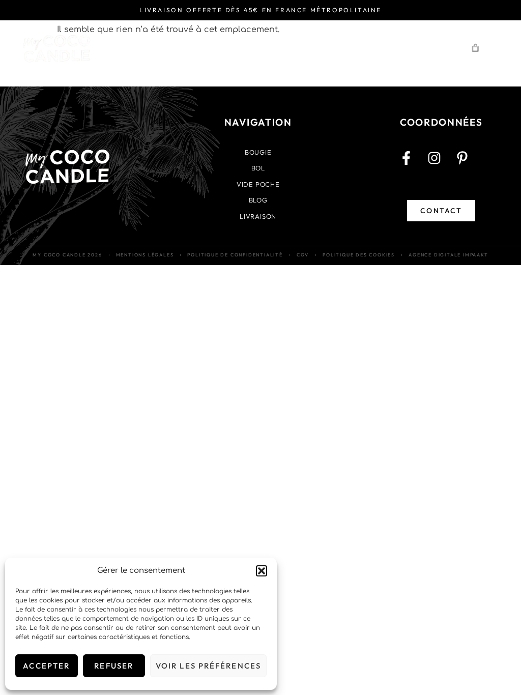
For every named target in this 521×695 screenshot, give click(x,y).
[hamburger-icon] (444, 48)
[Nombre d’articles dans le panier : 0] (475, 48)
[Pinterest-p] (469, 165)
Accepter (46, 666)
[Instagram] (441, 165)
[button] (261, 571)
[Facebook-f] (413, 165)
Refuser (113, 666)
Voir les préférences (208, 666)
